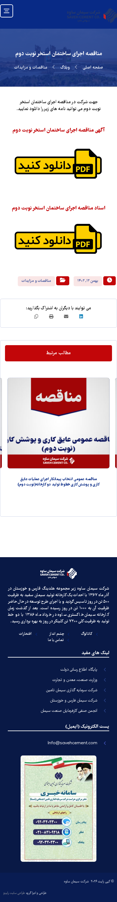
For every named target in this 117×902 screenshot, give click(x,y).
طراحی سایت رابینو (14, 893)
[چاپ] (51, 316)
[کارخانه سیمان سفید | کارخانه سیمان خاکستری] (92, 15)
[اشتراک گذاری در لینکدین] (81, 316)
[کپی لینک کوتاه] (36, 316)
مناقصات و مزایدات (36, 281)
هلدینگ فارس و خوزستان (34, 589)
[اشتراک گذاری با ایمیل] (66, 316)
